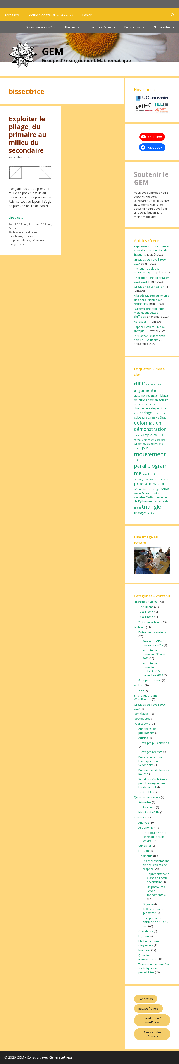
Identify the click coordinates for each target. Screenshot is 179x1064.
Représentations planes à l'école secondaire (158, 878)
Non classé (141, 714)
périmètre (140, 489)
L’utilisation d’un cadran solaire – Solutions (149, 338)
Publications (132, 27)
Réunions (149, 807)
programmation (149, 483)
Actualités (144, 802)
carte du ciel (148, 404)
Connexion (145, 999)
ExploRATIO (153, 434)
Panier (87, 15)
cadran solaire (158, 400)
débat (162, 418)
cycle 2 (146, 417)
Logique (143, 936)
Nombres (144, 950)
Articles (143, 738)
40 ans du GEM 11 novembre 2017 (154, 643)
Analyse (143, 822)
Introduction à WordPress (152, 1020)
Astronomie (146, 827)
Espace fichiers (148, 1008)
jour (145, 448)
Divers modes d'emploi (152, 1034)
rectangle (154, 489)
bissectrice (20, 232)
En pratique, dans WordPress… (145, 697)
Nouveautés (162, 27)
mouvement (150, 454)
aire (139, 382)
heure (137, 448)
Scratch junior (150, 493)
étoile (150, 513)
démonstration (150, 429)
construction (160, 413)
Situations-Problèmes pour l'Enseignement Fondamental (152, 783)
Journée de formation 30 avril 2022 (154, 654)
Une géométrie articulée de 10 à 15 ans (155, 922)
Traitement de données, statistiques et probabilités (154, 968)
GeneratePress (61, 1057)
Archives (139, 627)
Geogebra (162, 440)
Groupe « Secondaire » (149, 287)
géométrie (157, 443)
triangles (140, 513)
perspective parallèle (158, 479)
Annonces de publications (147, 731)
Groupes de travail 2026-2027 (50, 15)
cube (137, 417)
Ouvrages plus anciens (153, 743)
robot (165, 489)
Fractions (144, 851)
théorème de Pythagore (150, 499)
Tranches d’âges (100, 27)
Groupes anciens (149, 680)
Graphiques (142, 444)
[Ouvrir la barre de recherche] (172, 14)
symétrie (23, 244)
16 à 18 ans (145, 617)
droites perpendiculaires (21, 238)
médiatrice (38, 240)
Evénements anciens (152, 632)
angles (149, 384)
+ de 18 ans (145, 607)
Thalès (149, 497)
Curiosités (145, 846)
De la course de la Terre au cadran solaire (154, 837)
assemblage (142, 395)
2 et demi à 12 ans (40, 224)
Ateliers (139, 685)
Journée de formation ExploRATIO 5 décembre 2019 (153, 669)
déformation (147, 423)
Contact (139, 690)
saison (137, 493)
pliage (13, 244)
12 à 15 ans (20, 224)
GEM (53, 51)
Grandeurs (145, 931)
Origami (14, 228)
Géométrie (145, 856)
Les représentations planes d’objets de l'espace (156, 865)
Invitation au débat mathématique (146, 270)
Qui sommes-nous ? (39, 27)
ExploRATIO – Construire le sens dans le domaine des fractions (151, 250)
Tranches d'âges (145, 602)
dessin (153, 417)
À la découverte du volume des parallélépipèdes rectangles (151, 299)
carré (137, 404)
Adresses (11, 15)
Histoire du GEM (149, 812)
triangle (151, 506)
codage (146, 412)
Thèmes (70, 27)
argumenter (146, 390)
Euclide (138, 435)
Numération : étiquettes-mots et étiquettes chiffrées (150, 313)
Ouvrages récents (150, 752)
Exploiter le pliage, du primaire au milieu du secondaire (27, 134)
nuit (136, 460)
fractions (149, 439)
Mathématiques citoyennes (148, 943)
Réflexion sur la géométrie (153, 911)
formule (139, 439)
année (157, 384)
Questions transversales (147, 957)
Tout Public (145, 792)
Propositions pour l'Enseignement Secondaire (150, 761)
